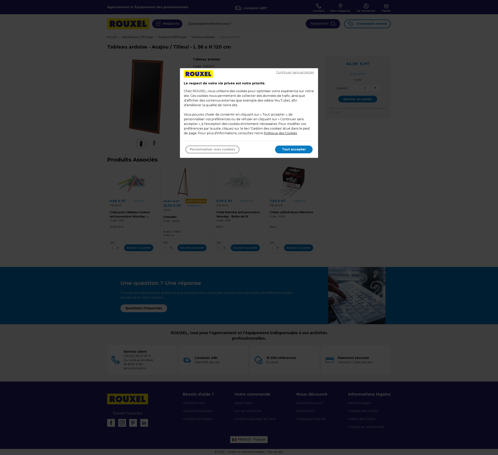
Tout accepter (294, 149)
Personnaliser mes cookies (212, 149)
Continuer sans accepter (295, 72)
